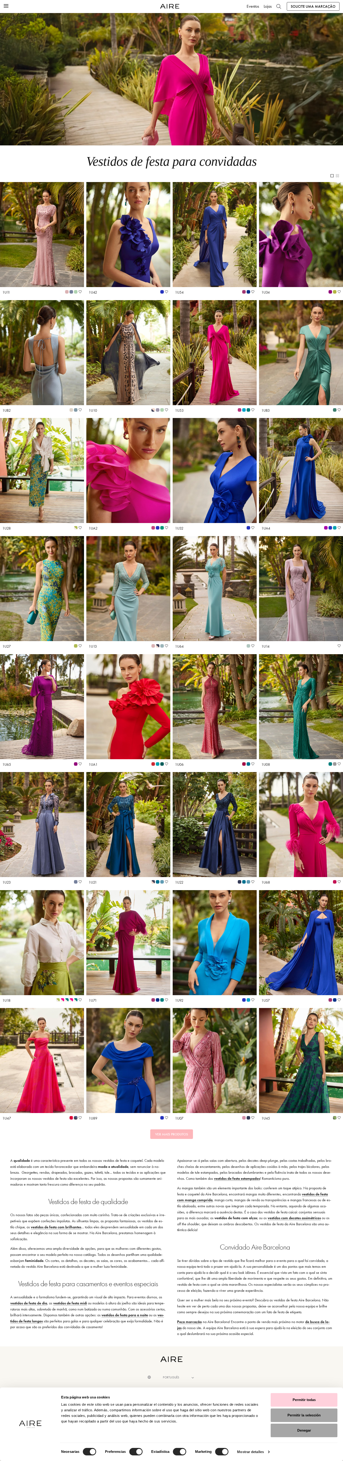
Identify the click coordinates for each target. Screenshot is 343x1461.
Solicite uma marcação (313, 6)
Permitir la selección (304, 1415)
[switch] (136, 1451)
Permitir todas (304, 1400)
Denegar (304, 1430)
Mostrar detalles (250, 1452)
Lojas (268, 6)
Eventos (253, 6)
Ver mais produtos (171, 1134)
